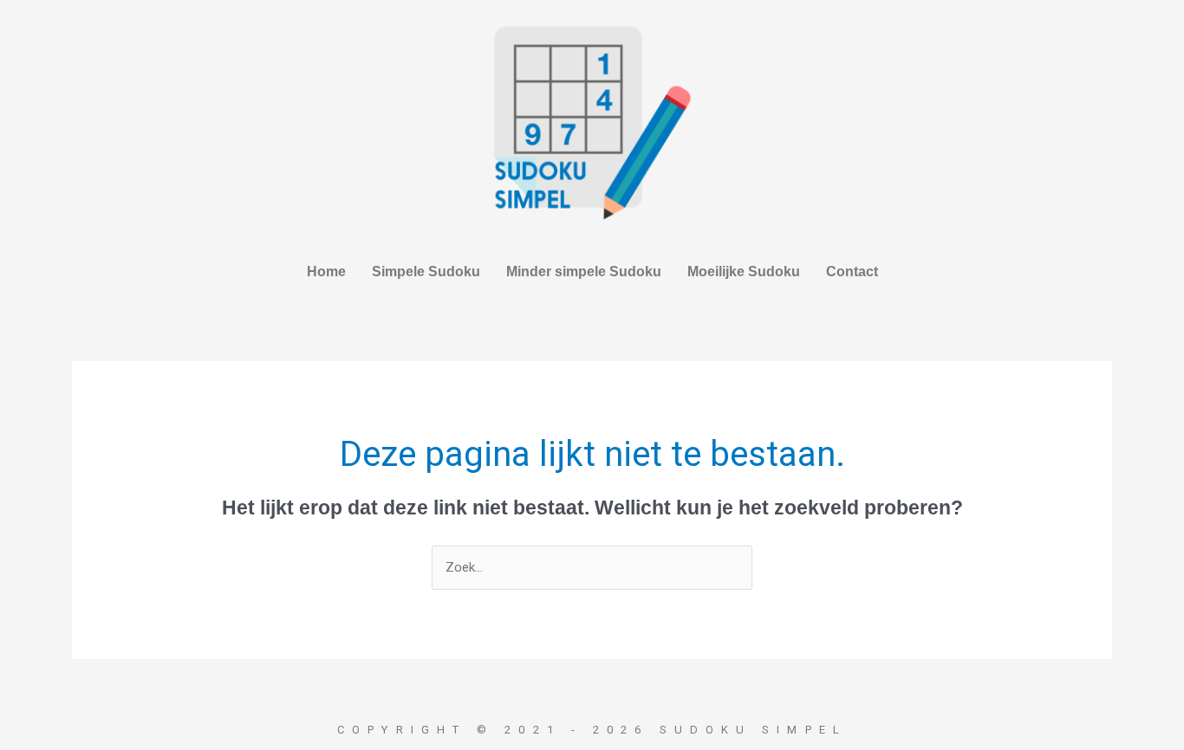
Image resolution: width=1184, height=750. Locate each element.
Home (326, 271)
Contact (852, 271)
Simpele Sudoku (426, 271)
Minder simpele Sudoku (583, 271)
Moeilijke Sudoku (743, 271)
